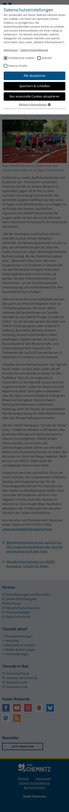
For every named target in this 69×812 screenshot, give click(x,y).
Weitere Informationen (33, 104)
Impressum (11, 50)
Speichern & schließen (34, 86)
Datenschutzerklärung (34, 50)
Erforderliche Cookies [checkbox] (21, 58)
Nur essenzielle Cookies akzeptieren (34, 96)
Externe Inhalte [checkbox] (17, 65)
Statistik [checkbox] (47, 58)
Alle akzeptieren (35, 76)
